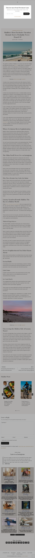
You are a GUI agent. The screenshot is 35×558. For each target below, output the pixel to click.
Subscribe (27, 13)
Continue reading (17, 16)
